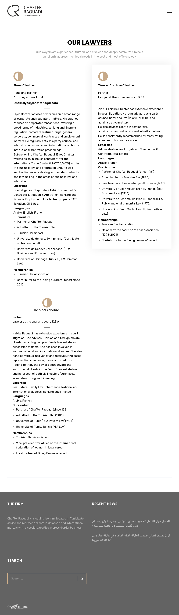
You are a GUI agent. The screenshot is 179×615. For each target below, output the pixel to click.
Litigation (34, 194)
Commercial (65, 190)
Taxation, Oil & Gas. (26, 203)
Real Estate (120, 153)
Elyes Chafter (24, 85)
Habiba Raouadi (47, 310)
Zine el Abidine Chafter (116, 85)
